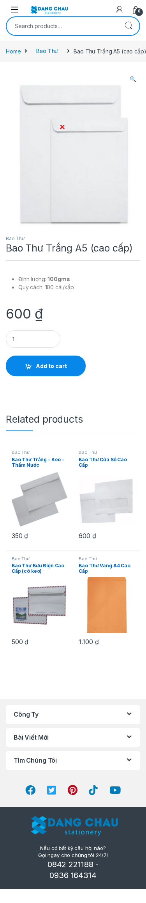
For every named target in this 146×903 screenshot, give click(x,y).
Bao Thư (47, 51)
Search (128, 26)
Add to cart (51, 366)
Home (13, 51)
